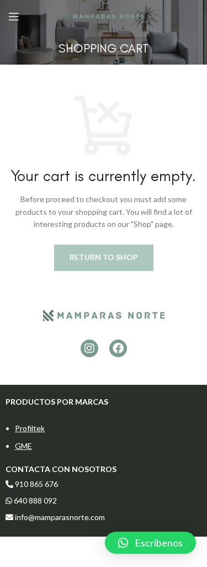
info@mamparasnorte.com (60, 517)
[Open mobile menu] (14, 17)
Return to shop (104, 257)
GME (23, 446)
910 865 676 (36, 484)
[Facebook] (118, 348)
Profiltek (30, 428)
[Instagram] (89, 348)
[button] (150, 543)
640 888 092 (34, 500)
